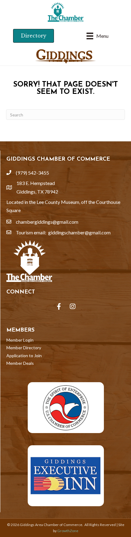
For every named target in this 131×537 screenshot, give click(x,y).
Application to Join (24, 355)
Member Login (20, 340)
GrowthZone (67, 530)
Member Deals (20, 363)
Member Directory (23, 347)
